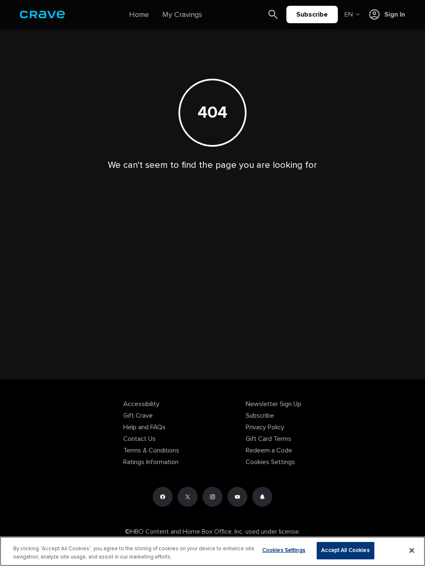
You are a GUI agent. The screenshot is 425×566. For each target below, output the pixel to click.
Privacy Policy (265, 427)
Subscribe (312, 14)
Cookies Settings (270, 462)
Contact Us (139, 439)
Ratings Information (150, 462)
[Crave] (42, 14)
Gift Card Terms (268, 439)
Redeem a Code (269, 450)
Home (139, 14)
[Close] (412, 550)
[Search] (273, 14)
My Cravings (182, 14)
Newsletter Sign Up (273, 404)
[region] (212, 551)
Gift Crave (138, 415)
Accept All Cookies (345, 550)
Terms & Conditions (151, 450)
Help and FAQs (144, 427)
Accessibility (141, 404)
